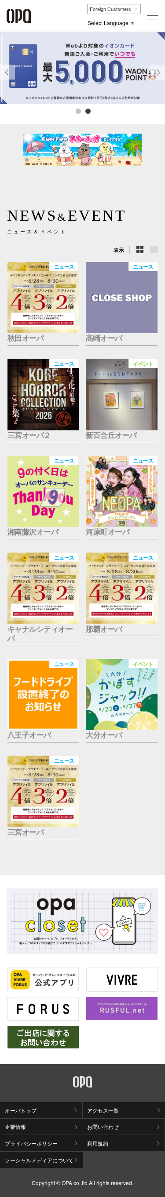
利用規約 (97, 1143)
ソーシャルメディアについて (39, 1160)
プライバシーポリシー (31, 1143)
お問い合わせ (103, 1126)
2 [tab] (87, 111)
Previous (7, 79)
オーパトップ (21, 1110)
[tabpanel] (82, 68)
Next (157, 79)
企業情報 (15, 1126)
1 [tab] (78, 111)
